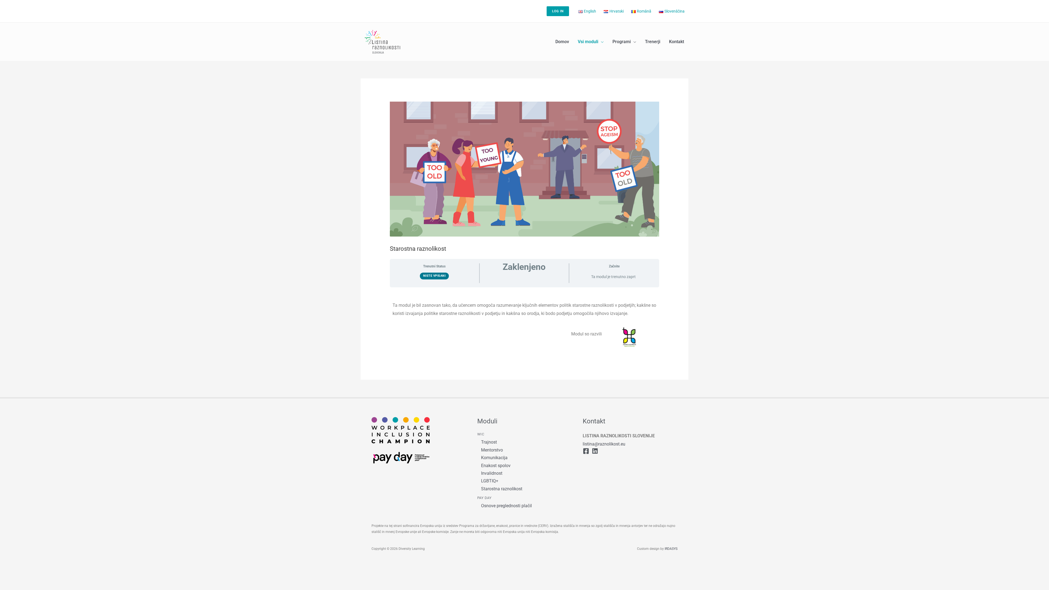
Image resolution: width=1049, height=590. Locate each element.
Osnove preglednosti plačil (506, 505)
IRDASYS (671, 549)
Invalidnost (491, 473)
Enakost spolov (496, 465)
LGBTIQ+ (489, 480)
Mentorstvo (492, 450)
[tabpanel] (524, 322)
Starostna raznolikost (501, 488)
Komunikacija (494, 457)
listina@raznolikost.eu (604, 444)
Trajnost (489, 442)
